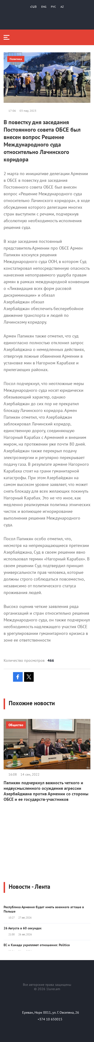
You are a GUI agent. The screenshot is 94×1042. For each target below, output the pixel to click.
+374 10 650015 (50, 1019)
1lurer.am (53, 989)
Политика (16, 59)
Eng (43, 6)
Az (62, 6)
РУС (53, 6)
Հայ (33, 6)
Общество (15, 725)
